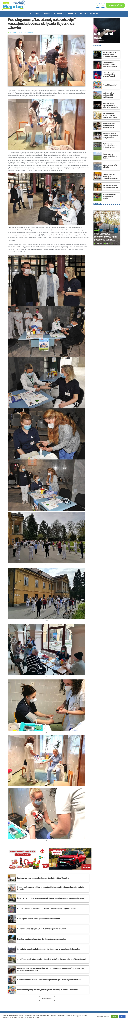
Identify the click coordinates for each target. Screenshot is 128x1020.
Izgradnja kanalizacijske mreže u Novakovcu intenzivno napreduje (41, 939)
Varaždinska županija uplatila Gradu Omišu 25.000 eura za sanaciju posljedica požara (48, 949)
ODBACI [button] (122, 1016)
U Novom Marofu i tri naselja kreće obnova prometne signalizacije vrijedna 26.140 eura (49, 979)
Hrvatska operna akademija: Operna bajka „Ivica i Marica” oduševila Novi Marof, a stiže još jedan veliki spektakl (110, 108)
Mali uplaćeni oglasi (103, 36)
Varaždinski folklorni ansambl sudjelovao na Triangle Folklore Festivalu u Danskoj (110, 137)
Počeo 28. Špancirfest (110, 85)
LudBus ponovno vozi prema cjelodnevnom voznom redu (38, 919)
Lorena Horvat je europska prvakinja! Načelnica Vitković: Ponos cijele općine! (109, 76)
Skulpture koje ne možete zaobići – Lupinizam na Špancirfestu (108, 96)
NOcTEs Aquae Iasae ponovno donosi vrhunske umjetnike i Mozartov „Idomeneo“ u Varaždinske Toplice (110, 56)
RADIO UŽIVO (115, 5)
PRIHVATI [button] (114, 1016)
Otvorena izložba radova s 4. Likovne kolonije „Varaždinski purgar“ (110, 116)
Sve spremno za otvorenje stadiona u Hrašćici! (109, 156)
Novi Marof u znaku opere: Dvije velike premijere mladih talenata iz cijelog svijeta (109, 127)
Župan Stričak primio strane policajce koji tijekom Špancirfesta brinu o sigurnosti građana (50, 898)
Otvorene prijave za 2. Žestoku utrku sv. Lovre (110, 186)
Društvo (97, 29)
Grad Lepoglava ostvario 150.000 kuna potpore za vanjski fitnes (105, 238)
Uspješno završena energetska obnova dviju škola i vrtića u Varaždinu (43, 878)
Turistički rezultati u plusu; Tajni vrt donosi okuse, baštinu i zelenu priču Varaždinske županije (51, 959)
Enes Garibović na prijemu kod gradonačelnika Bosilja (110, 176)
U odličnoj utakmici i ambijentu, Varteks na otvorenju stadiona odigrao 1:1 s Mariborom (110, 147)
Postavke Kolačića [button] (103, 1017)
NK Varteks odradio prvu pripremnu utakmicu (109, 196)
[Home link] (13, 5)
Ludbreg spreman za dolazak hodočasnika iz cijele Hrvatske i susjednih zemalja (46, 908)
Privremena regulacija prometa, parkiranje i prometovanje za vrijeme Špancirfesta (47, 990)
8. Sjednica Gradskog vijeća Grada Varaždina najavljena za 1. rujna (41, 929)
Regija (97, 229)
